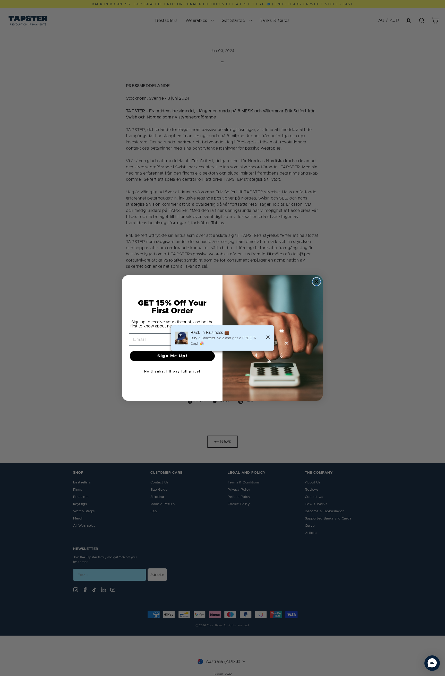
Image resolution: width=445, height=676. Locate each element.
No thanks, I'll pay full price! (172, 371)
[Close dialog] (316, 281)
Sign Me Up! (172, 356)
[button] (432, 663)
